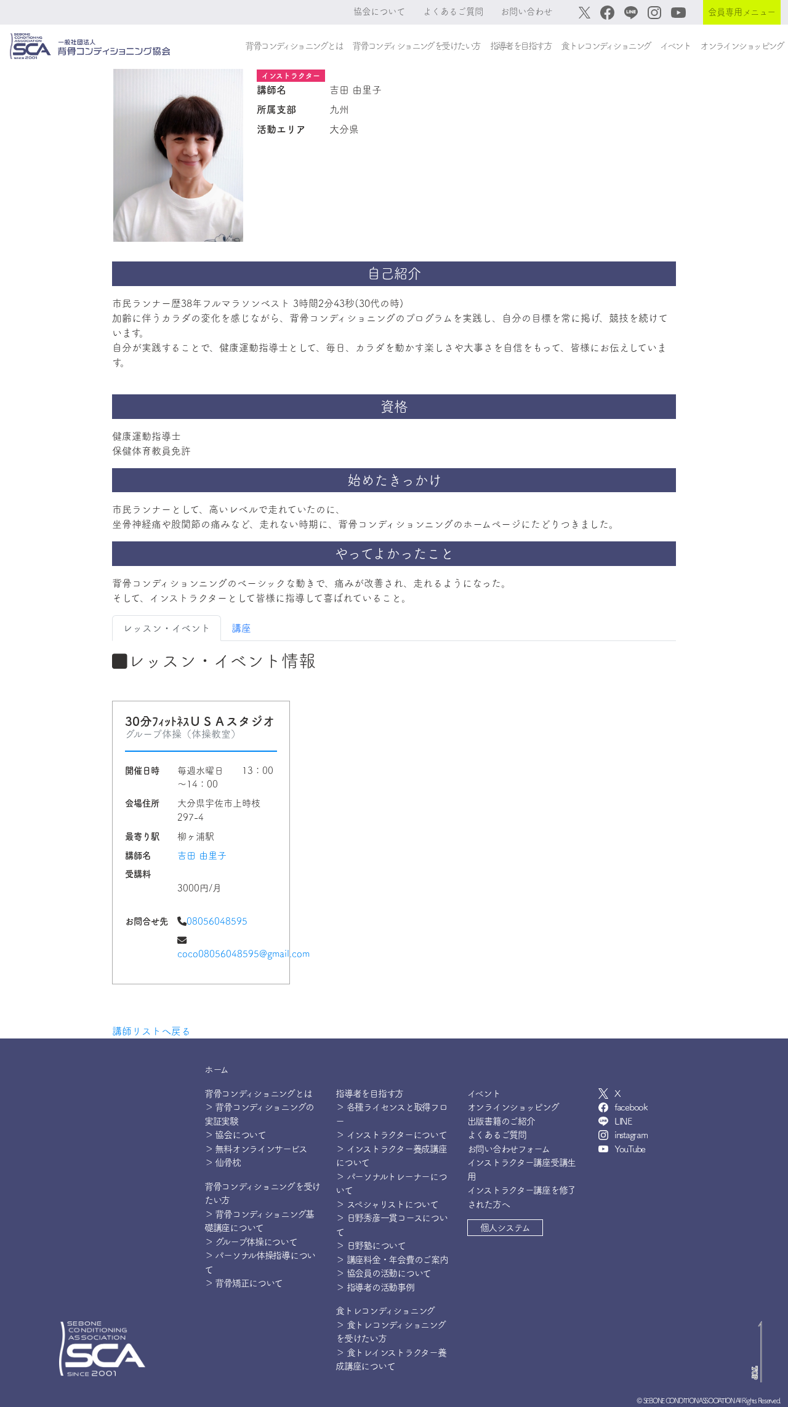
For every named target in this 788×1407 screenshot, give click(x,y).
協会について (379, 11)
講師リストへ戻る (151, 1031)
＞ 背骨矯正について (243, 1283)
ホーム (216, 1069)
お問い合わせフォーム (508, 1149)
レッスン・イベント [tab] (167, 628)
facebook (631, 1107)
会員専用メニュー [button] (742, 12)
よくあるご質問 (453, 11)
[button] (505, 1227)
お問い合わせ (526, 11)
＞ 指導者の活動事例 (375, 1287)
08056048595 (217, 921)
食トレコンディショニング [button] (605, 45)
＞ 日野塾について (370, 1245)
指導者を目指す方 (369, 1093)
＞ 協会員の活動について (383, 1273)
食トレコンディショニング (385, 1310)
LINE (623, 1121)
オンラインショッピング (741, 45)
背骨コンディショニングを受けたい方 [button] (416, 45)
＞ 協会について (235, 1134)
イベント (675, 45)
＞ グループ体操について (250, 1241)
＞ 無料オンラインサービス (255, 1149)
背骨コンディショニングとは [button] (293, 45)
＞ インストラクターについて (391, 1134)
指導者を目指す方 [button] (521, 45)
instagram (630, 1134)
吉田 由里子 (202, 855)
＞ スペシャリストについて (387, 1204)
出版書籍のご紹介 (501, 1121)
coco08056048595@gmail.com (243, 954)
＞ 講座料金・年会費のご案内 (392, 1259)
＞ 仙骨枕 (222, 1162)
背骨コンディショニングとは (258, 1093)
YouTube (629, 1149)
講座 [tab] (241, 628)
